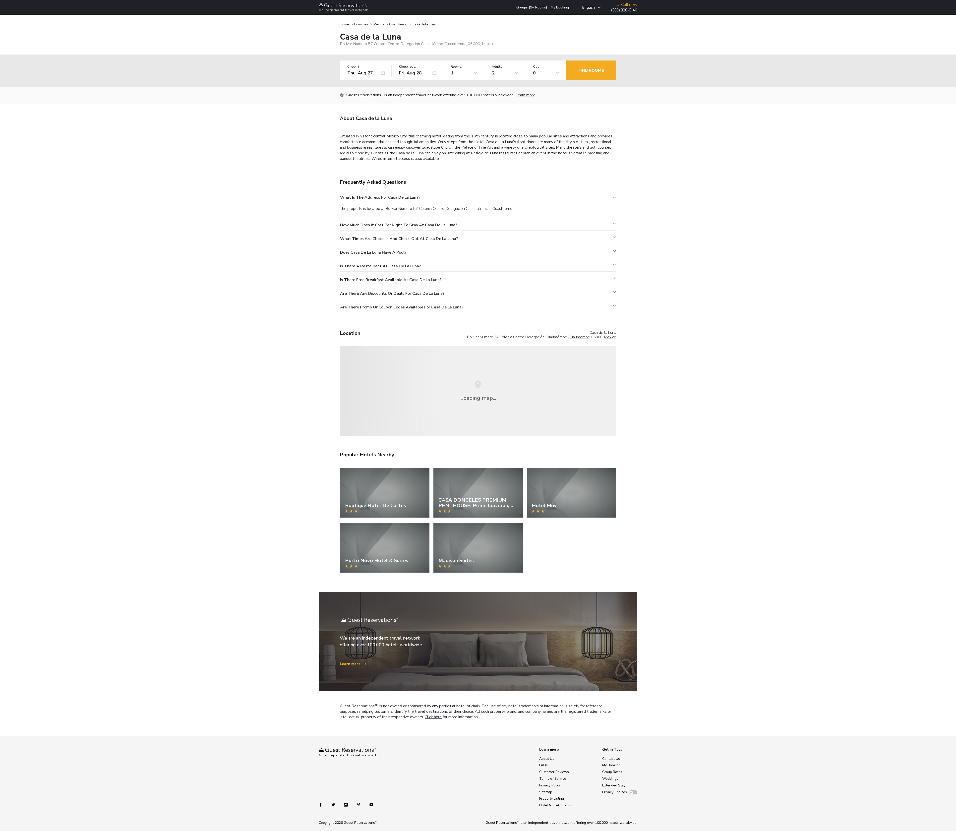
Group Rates (612, 772)
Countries (361, 24)
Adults (497, 67)
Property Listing (551, 798)
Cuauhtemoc (398, 24)
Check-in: (354, 67)
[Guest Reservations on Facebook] (323, 804)
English (588, 7)
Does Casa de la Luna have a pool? (373, 252)
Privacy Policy (550, 785)
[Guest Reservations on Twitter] (333, 804)
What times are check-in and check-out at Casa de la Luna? (399, 238)
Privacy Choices (614, 792)
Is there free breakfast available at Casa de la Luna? (390, 280)
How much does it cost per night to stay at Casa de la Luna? (398, 225)
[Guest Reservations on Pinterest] (359, 804)
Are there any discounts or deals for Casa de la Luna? (392, 293)
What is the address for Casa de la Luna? (380, 197)
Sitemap (545, 792)
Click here (433, 717)
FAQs (543, 765)
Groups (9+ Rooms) (531, 7)
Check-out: (407, 67)
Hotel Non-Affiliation (555, 805)
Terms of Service (552, 778)
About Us (546, 758)
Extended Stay (613, 785)
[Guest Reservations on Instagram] (346, 804)
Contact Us (611, 758)
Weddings (610, 778)
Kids (536, 67)
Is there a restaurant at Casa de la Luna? (380, 266)
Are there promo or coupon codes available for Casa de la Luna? (401, 307)
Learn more (525, 95)
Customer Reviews (554, 772)
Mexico (378, 24)
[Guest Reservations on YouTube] (369, 804)
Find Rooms (591, 70)
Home (344, 24)
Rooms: (456, 67)
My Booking (560, 7)
